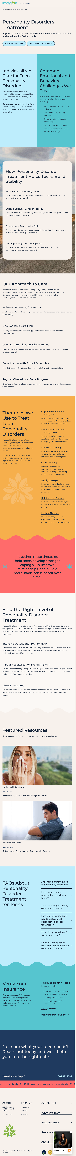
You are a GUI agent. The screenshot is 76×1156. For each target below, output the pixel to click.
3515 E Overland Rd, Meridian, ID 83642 (8, 1109)
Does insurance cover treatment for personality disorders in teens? (55, 945)
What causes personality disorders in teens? (54, 907)
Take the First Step (13, 1076)
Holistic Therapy (50, 513)
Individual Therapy (51, 447)
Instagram (25, 1107)
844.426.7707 (25, 4)
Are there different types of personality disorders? (54, 883)
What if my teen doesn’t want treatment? (54, 933)
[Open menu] (71, 4)
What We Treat (50, 1112)
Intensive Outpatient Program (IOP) (25, 643)
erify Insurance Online (54, 1014)
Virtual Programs (13, 685)
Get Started (48, 1103)
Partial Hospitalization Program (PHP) (26, 664)
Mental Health (7, 9)
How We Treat (50, 1122)
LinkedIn (24, 1111)
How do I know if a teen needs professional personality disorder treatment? (54, 920)
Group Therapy (49, 462)
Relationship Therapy (52, 498)
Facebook (24, 1114)
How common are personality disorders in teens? (54, 895)
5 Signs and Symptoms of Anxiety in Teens (26, 851)
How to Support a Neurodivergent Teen (25, 795)
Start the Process (14, 44)
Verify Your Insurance (41, 44)
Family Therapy (49, 480)
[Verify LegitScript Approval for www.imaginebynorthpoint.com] (43, 1152)
